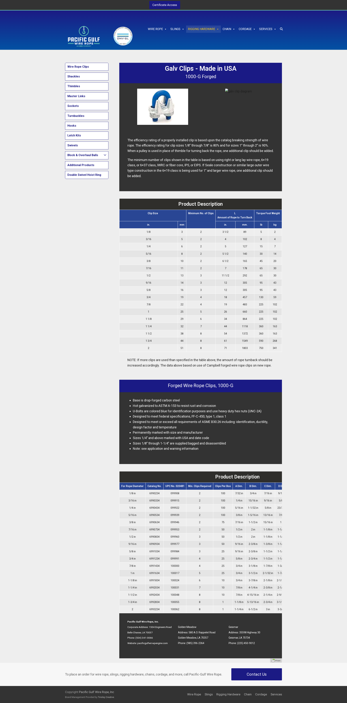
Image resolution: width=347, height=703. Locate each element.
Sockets (73, 106)
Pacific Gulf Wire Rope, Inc (96, 692)
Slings (175, 29)
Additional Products (80, 165)
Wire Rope (155, 29)
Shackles (73, 76)
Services (265, 29)
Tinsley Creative (106, 697)
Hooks (71, 125)
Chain (227, 29)
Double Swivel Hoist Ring (84, 175)
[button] (281, 29)
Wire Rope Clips (78, 66)
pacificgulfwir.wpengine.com (152, 643)
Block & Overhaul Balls (82, 155)
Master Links (76, 96)
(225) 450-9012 (246, 643)
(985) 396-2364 (195, 643)
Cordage (245, 29)
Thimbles (73, 86)
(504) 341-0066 (144, 637)
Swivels (72, 145)
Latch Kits (74, 135)
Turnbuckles (75, 116)
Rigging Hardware (201, 29)
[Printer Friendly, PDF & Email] (276, 660)
